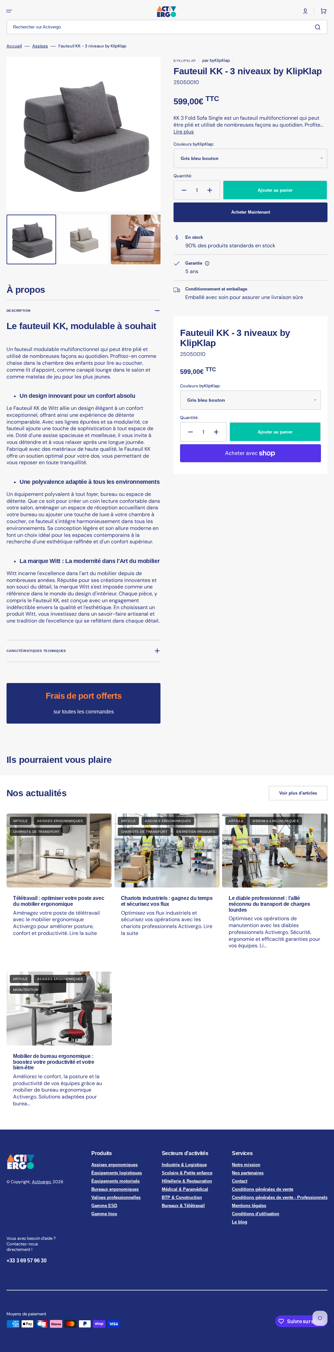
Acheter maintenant (250, 212)
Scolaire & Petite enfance (187, 1172)
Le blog (239, 1222)
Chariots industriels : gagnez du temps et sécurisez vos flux (167, 901)
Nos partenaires (248, 1172)
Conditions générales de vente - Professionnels (279, 1197)
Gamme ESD (104, 1205)
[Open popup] (207, 263)
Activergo (41, 1182)
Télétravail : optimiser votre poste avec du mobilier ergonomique (58, 901)
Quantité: (183, 176)
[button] (9, 11)
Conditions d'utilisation (255, 1213)
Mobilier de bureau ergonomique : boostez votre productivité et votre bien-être (53, 1061)
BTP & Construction (182, 1197)
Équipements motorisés (115, 1181)
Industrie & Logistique (184, 1164)
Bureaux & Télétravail (183, 1205)
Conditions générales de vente (262, 1189)
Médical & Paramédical (185, 1189)
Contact (239, 1181)
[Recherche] (319, 27)
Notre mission (246, 1164)
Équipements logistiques (116, 1172)
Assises (40, 46)
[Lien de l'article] (59, 887)
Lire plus (184, 131)
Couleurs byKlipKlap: (194, 144)
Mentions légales (249, 1205)
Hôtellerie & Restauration (187, 1181)
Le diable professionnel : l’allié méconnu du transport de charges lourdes (269, 903)
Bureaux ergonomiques (115, 1189)
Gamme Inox (104, 1213)
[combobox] (167, 27)
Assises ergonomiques (114, 1164)
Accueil (14, 46)
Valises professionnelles (116, 1197)
